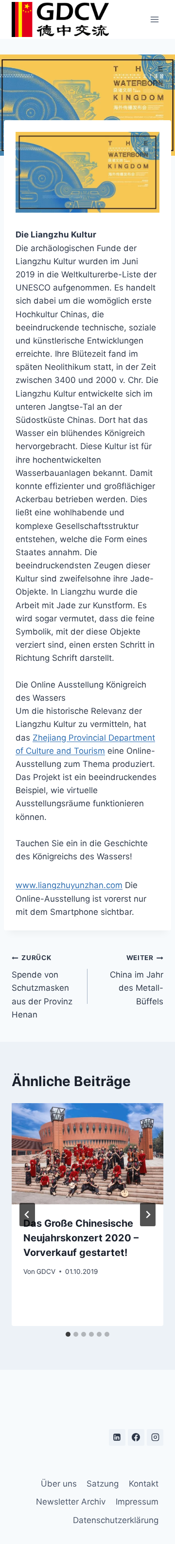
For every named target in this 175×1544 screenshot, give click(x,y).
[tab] (68, 1334)
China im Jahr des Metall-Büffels (136, 980)
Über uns (59, 1484)
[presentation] (87, 1153)
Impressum (137, 1502)
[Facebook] (136, 1437)
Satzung (103, 1484)
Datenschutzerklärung (115, 1520)
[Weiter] (148, 1214)
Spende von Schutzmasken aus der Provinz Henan (42, 986)
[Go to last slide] (27, 1214)
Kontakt (143, 1484)
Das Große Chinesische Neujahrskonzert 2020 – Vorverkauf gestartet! (81, 1237)
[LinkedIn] (117, 1437)
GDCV (45, 1271)
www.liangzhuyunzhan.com (69, 885)
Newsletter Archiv (70, 1502)
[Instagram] (155, 1437)
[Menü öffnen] (154, 19)
